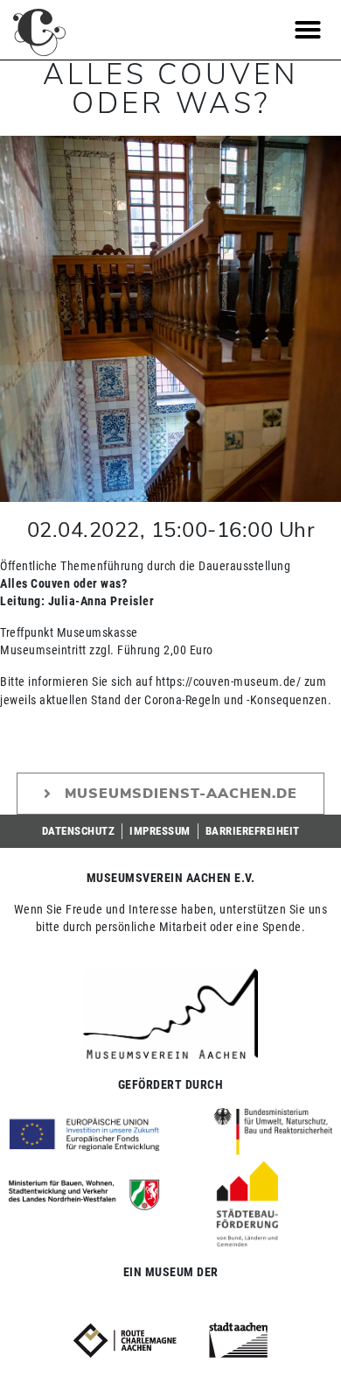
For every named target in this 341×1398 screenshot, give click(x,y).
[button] (308, 30)
